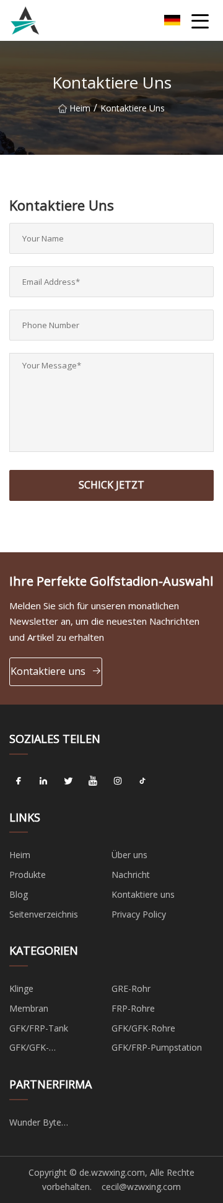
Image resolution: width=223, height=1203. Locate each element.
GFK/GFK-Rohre (143, 1028)
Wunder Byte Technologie (35, 1124)
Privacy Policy (139, 914)
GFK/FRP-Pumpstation (157, 1047)
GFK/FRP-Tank (38, 1028)
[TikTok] (142, 781)
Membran (28, 1008)
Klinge (21, 988)
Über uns (129, 855)
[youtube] (93, 781)
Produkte (27, 874)
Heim (79, 108)
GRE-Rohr (131, 988)
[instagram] (117, 781)
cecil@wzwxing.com (141, 1186)
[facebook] (18, 781)
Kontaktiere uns (48, 671)
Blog (18, 894)
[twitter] (68, 781)
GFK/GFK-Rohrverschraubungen (53, 1049)
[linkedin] (43, 781)
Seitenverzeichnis (43, 914)
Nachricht (131, 874)
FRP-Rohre (133, 1008)
